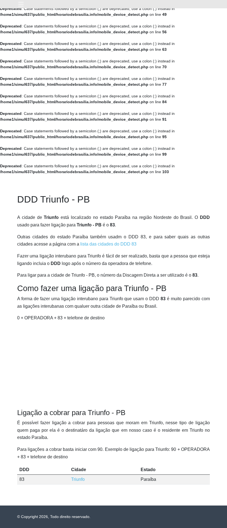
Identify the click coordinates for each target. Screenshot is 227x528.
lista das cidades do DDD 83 (108, 244)
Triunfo (78, 479)
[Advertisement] (113, 365)
